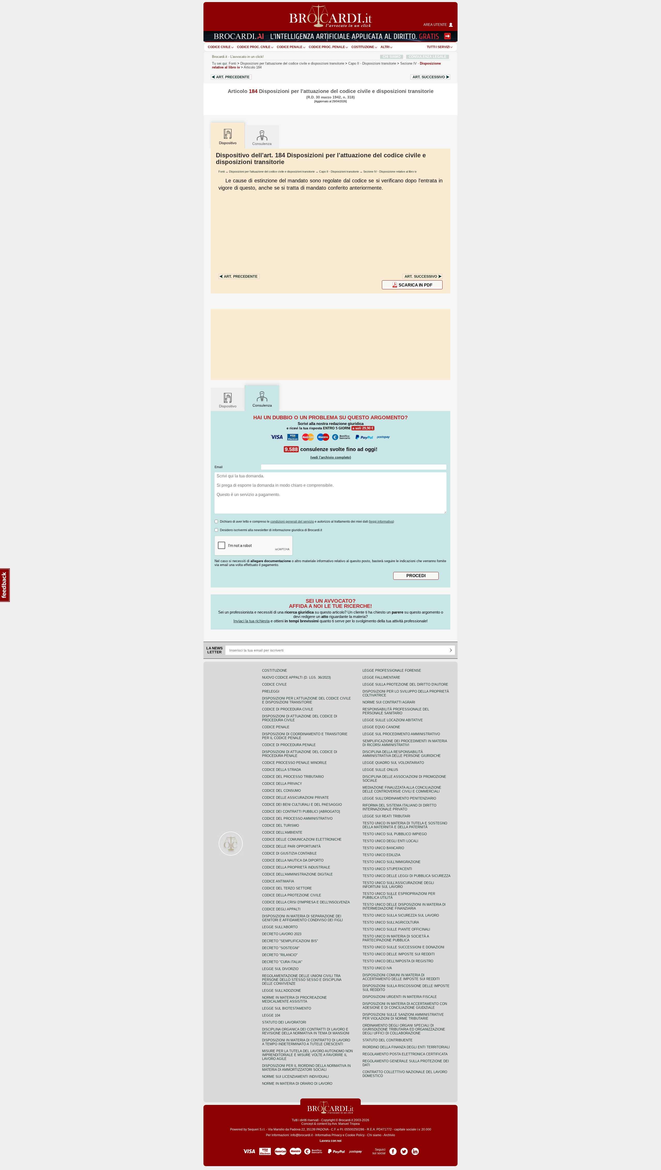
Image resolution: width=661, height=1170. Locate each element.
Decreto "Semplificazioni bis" (290, 941)
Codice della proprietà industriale (296, 867)
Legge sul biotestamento (286, 1008)
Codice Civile (219, 47)
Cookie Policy (355, 1135)
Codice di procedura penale (289, 745)
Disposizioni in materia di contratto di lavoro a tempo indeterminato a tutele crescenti (306, 1042)
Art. (232, 77)
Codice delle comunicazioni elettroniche (302, 839)
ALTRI (385, 47)
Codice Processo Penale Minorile (294, 763)
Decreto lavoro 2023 (281, 934)
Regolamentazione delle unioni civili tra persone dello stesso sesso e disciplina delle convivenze (301, 980)
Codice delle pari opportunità (291, 846)
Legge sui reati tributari (386, 816)
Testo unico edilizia (381, 855)
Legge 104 (271, 1015)
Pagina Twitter (404, 1149)
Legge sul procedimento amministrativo (401, 734)
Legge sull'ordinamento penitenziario (399, 798)
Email (219, 467)
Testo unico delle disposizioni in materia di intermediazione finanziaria (404, 906)
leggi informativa (381, 521)
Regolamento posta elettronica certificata (405, 1054)
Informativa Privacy (328, 1135)
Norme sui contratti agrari (389, 702)
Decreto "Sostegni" (281, 948)
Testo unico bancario (383, 848)
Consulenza (262, 144)
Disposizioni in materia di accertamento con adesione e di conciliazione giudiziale (405, 1006)
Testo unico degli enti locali (390, 841)
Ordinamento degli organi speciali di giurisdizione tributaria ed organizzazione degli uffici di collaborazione (404, 1029)
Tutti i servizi (438, 47)
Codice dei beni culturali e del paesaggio (302, 805)
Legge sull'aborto (280, 927)
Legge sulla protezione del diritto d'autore (405, 684)
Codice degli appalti (281, 909)
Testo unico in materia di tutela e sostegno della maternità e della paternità (405, 825)
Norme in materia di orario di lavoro (297, 1084)
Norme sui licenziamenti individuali (295, 1077)
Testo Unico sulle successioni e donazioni (403, 947)
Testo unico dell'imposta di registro (398, 961)
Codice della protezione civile (291, 895)
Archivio (389, 1135)
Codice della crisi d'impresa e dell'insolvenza (306, 902)
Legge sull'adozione (281, 991)
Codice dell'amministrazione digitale (297, 874)
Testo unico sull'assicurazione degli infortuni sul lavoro (398, 885)
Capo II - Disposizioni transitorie (339, 171)
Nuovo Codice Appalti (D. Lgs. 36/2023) (296, 677)
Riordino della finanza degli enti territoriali (406, 1047)
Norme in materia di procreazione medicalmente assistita (294, 999)
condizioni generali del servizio (292, 521)
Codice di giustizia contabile (289, 853)
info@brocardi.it (301, 1135)
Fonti (232, 63)
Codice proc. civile (253, 47)
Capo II (372, 63)
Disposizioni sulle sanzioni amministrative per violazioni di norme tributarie (403, 1016)
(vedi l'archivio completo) (330, 457)
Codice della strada (281, 770)
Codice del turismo (280, 825)
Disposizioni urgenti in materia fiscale (400, 997)
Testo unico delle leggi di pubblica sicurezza (407, 876)
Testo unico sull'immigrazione (392, 862)
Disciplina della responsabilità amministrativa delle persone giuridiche (402, 754)
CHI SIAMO (391, 57)
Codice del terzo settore (287, 888)
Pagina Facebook (393, 1149)
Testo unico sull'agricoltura (391, 922)
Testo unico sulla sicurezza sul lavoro (401, 915)
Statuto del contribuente (388, 1040)
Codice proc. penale (327, 47)
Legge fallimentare (381, 677)
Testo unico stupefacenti (387, 869)
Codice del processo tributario (293, 777)
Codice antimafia (278, 881)
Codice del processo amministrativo (297, 818)
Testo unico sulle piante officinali (396, 929)
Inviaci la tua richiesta (251, 621)
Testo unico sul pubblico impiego (395, 834)
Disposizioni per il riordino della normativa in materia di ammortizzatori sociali (306, 1068)
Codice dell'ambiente (282, 832)
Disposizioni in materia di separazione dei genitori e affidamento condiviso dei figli (302, 918)
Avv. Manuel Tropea (346, 1124)
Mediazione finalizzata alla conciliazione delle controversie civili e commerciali (402, 789)
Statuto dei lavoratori (284, 1022)
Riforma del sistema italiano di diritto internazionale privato (399, 807)
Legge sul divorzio (280, 969)
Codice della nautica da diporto (293, 860)
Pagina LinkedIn (415, 1149)
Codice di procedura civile (287, 709)
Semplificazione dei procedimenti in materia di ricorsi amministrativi (405, 743)
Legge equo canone (381, 727)
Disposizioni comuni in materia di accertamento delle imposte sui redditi (401, 977)
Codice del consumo (281, 791)
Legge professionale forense (392, 670)
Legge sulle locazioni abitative (393, 720)
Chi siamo (374, 1135)
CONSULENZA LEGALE (427, 57)
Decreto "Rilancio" (280, 955)
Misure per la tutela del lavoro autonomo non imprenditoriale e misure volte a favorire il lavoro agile (307, 1055)
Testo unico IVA (377, 968)
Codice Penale (289, 47)
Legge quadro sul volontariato (393, 763)
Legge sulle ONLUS (380, 770)
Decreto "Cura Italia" (282, 962)
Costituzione (362, 47)
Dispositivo (228, 406)
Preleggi (270, 691)
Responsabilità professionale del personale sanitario (396, 711)
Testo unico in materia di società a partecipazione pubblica (396, 938)
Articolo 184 (253, 67)
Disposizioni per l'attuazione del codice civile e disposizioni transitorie (292, 63)
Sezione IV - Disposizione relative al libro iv (390, 171)
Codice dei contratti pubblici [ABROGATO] (301, 811)
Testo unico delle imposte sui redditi (399, 954)
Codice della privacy (282, 784)
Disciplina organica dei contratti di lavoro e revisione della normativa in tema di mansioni (305, 1031)
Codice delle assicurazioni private (295, 798)
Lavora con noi (330, 1141)
